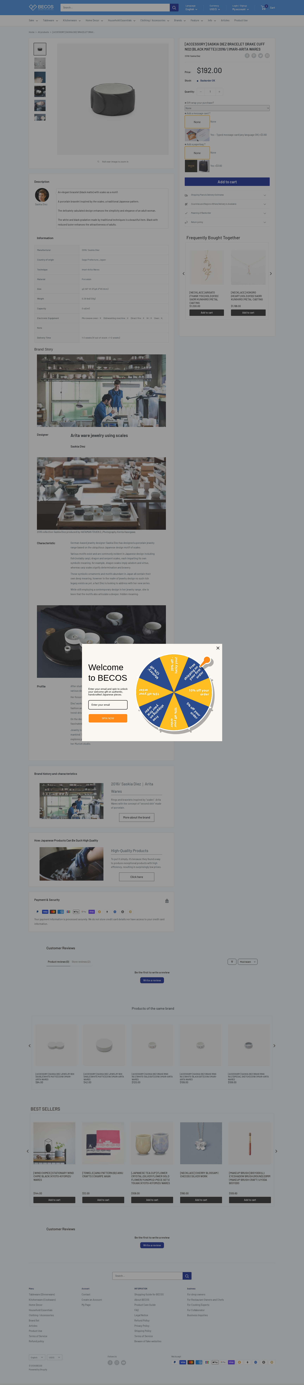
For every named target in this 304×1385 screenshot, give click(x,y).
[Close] (218, 648)
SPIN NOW (108, 718)
